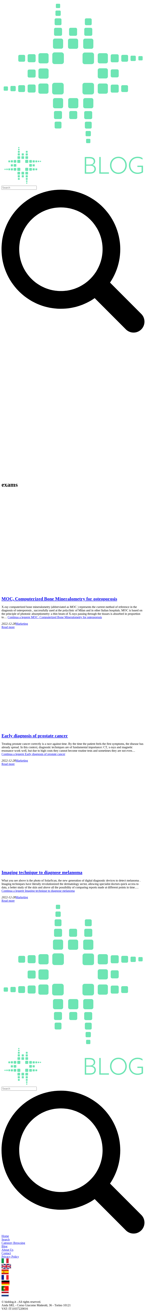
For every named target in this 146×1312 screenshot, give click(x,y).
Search (6, 1239)
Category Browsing (13, 1243)
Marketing (22, 623)
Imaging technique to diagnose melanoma (42, 872)
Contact (6, 1253)
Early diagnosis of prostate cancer (35, 735)
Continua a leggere (55, 617)
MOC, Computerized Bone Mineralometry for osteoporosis (59, 598)
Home (5, 1236)
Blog (4, 1246)
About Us (7, 1249)
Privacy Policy (10, 1256)
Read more (8, 627)
